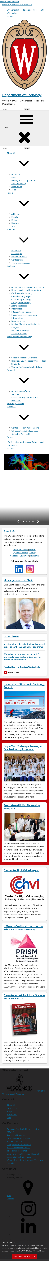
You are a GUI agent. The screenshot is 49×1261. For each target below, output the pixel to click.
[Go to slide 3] (29, 521)
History (32, 549)
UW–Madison (17, 4)
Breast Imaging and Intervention (26, 290)
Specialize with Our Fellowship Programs (22, 807)
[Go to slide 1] (23, 521)
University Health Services (19, 1157)
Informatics (16, 308)
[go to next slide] (38, 521)
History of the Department (23, 180)
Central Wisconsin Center (18, 1138)
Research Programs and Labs (24, 397)
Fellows (14, 220)
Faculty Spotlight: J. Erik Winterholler (22, 667)
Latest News (11, 636)
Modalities (16, 400)
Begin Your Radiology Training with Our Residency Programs (24, 747)
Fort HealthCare (14, 1141)
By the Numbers (20, 552)
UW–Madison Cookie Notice (33, 1251)
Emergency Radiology (21, 302)
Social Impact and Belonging (24, 357)
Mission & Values (20, 549)
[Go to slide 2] (26, 521)
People (10, 1111)
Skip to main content (9, 1)
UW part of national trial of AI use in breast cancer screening (23, 928)
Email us (10, 1198)
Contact (10, 437)
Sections (14, 555)
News (14, 177)
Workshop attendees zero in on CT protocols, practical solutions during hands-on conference (22, 657)
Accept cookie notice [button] (24, 1256)
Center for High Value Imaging (25, 427)
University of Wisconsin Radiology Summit (24, 686)
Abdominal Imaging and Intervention (27, 287)
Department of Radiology (21, 95)
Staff (13, 226)
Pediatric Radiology (20, 330)
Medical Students (19, 256)
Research (34, 555)
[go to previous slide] (18, 521)
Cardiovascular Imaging (21, 293)
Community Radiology (21, 299)
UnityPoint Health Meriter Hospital (23, 1154)
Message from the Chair (18, 580)
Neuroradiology (18, 321)
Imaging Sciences (19, 305)
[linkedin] (28, 1234)
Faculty (14, 217)
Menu (7, 127)
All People (16, 214)
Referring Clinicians (15, 403)
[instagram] (28, 1216)
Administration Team (20, 391)
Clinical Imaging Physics (21, 296)
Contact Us (12, 1108)
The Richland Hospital (17, 1150)
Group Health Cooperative (19, 1144)
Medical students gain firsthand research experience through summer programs (24, 645)
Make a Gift (16, 186)
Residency (16, 250)
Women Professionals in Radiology (26, 367)
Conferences (17, 259)
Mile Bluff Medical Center (18, 1147)
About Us (15, 174)
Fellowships (16, 253)
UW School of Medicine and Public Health (25, 9)
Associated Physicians (16, 1135)
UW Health (12, 13)
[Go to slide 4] (33, 521)
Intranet (10, 16)
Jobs (13, 189)
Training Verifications (20, 263)
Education (24, 555)
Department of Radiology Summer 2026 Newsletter (24, 997)
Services (15, 394)
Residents (15, 223)
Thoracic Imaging (19, 333)
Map (9, 1195)
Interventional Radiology (22, 312)
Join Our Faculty (18, 183)
